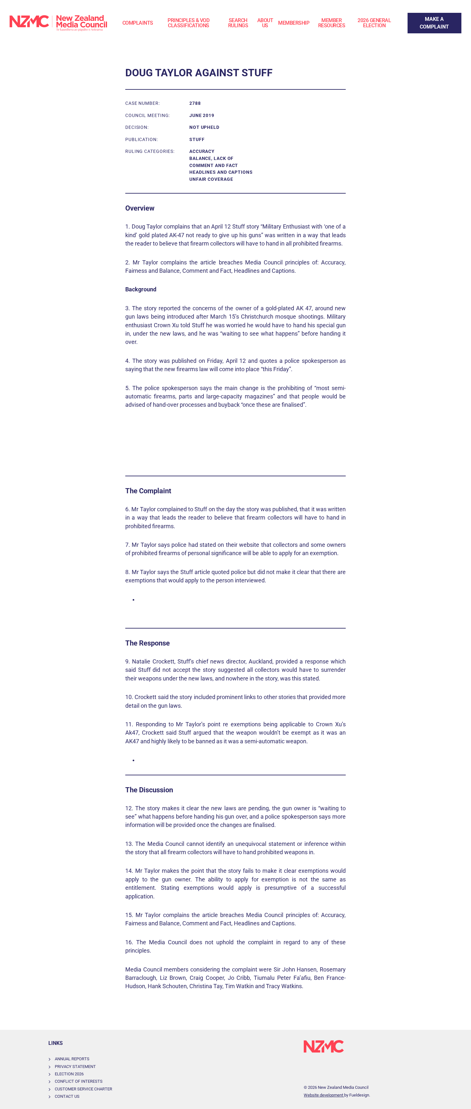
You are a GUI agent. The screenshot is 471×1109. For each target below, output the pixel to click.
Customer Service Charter (83, 1089)
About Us (265, 23)
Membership (293, 23)
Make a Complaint (428, 16)
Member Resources (331, 23)
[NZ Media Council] (58, 23)
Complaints (137, 23)
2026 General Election (374, 23)
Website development (324, 1095)
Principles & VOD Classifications (188, 23)
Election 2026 (69, 1073)
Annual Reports (72, 1058)
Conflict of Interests (79, 1081)
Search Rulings (238, 23)
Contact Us (67, 1096)
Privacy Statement (75, 1066)
